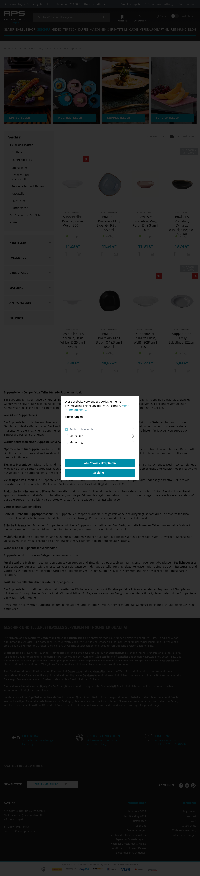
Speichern (100, 472)
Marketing (76, 442)
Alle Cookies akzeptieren (100, 463)
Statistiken (76, 436)
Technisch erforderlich (84, 429)
